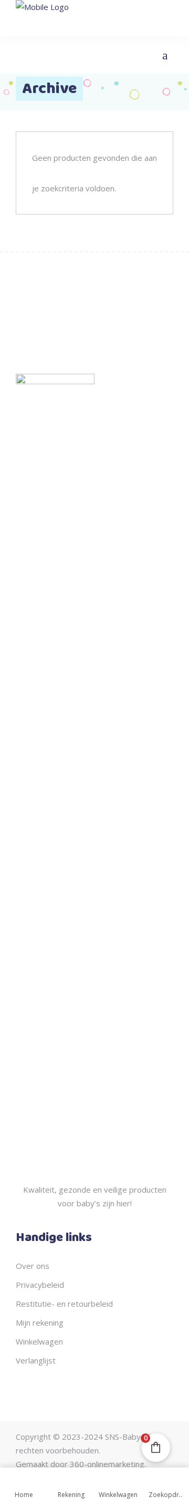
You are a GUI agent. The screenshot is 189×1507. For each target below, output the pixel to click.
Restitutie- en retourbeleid (64, 1303)
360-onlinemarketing (107, 1464)
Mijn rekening (40, 1322)
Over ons (32, 1265)
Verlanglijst (36, 1360)
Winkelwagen (39, 1341)
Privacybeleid (40, 1284)
